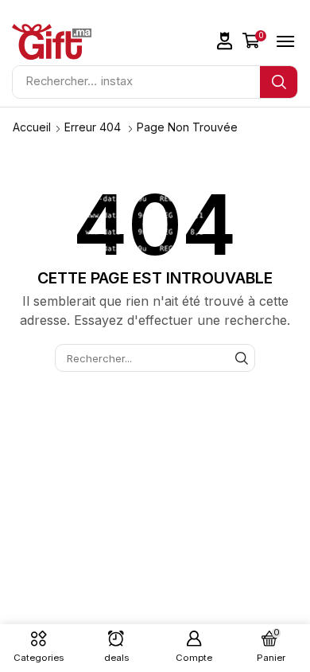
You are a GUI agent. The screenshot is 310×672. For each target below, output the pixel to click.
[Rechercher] (278, 82)
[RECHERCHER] (241, 357)
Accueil (32, 127)
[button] (225, 41)
